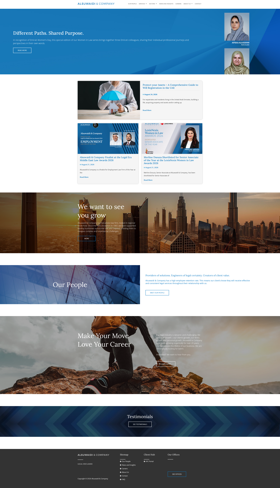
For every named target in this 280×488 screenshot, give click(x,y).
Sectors (152, 4)
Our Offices (173, 454)
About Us (187, 4)
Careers (178, 4)
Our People (132, 4)
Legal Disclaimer (85, 464)
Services (142, 4)
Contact (198, 4)
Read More (22, 50)
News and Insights (166, 4)
